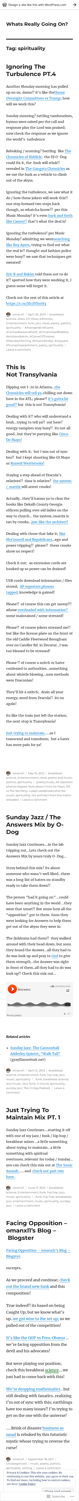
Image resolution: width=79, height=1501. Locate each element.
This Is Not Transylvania (31, 371)
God (54, 956)
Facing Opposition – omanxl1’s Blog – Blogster (36, 1230)
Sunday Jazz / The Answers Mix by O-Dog (35, 824)
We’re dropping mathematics (33, 1389)
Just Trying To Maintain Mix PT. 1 (33, 1113)
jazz (38, 323)
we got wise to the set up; (36, 1318)
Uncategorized (16, 1463)
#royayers (61, 340)
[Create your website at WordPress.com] (39, 4)
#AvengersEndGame (39, 327)
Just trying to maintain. (25, 733)
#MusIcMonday (42, 340)
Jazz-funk (29, 1083)
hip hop (52, 1074)
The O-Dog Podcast (37, 1088)
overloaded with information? (43, 610)
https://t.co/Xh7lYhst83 (26, 303)
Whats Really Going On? (37, 24)
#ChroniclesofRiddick (53, 332)
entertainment (23, 1201)
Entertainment (16, 323)
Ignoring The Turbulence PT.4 (31, 70)
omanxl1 (18, 314)
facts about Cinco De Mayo (46, 786)
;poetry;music (45, 782)
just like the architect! (49, 522)
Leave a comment (18, 349)
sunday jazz (14, 1088)
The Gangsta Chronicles (45, 168)
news (46, 323)
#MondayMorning (18, 340)
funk (31, 323)
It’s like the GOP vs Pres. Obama (35, 1337)
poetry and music (60, 777)
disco (21, 318)
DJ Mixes (32, 318)
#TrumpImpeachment (21, 345)
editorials (46, 318)
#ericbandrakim (17, 336)
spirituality (13, 327)
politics (66, 323)
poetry (55, 323)
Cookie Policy (27, 1484)
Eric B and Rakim (20, 274)
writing (27, 1468)
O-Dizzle (43, 1083)
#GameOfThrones (42, 336)
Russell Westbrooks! (27, 463)
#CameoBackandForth (22, 332)
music (10, 1079)
